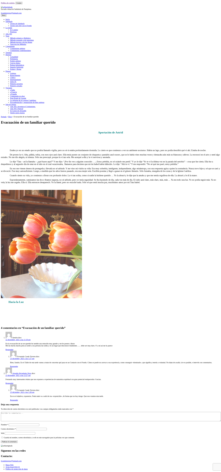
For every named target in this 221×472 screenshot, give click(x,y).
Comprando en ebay (17, 96)
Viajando (9, 88)
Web (2, 433)
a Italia (12, 90)
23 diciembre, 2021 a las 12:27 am (18, 375)
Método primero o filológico (20, 38)
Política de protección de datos (17, 469)
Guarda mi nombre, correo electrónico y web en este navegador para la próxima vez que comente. (39, 438)
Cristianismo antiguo (17, 48)
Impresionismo (15, 80)
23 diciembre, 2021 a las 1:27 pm (22, 359)
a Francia (13, 92)
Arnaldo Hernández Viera (21, 373)
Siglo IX (13, 82)
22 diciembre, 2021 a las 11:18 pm (18, 340)
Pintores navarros (16, 84)
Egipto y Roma (15, 69)
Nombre (4, 425)
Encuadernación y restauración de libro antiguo (27, 102)
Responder (9, 350)
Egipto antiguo (15, 61)
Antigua (13, 73)
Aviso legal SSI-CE (13, 467)
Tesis (7, 36)
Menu (4, 15)
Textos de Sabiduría (17, 24)
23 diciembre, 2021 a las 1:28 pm (22, 392)
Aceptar (19, 3)
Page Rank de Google (18, 98)
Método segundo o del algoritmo (22, 40)
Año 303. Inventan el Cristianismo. (23, 107)
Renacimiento (15, 75)
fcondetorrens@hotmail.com (11, 13)
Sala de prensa (11, 104)
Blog (10, 117)
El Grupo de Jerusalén (18, 111)
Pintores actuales (16, 86)
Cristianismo (10, 46)
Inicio (8, 19)
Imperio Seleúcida (16, 67)
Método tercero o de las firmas (21, 42)
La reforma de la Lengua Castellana (23, 100)
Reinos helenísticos (17, 65)
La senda (9, 28)
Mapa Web (9, 465)
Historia (8, 55)
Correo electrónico (8, 429)
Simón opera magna (17, 113)
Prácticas (13, 32)
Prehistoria (14, 59)
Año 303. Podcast (16, 109)
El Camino (14, 30)
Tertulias (9, 53)
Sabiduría (9, 21)
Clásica (12, 78)
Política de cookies (8, 3)
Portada (3, 117)
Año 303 (9, 34)
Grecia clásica (15, 63)
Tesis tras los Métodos (18, 44)
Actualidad (14, 57)
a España (13, 94)
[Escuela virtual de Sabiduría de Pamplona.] (6, 7)
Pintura (8, 71)
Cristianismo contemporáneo (20, 51)
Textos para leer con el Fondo (21, 26)
